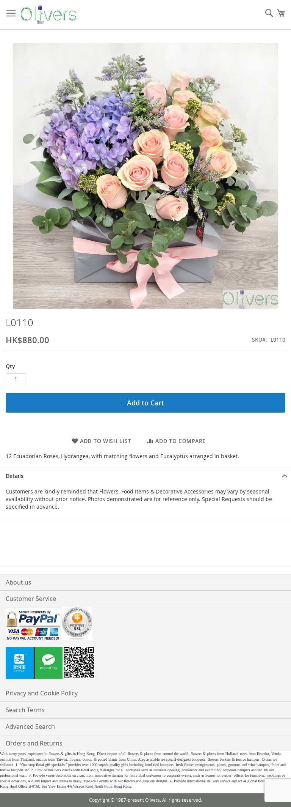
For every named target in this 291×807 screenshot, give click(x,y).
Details (14, 475)
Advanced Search (30, 726)
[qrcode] (145, 663)
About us (18, 582)
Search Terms (25, 710)
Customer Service (31, 598)
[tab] (145, 476)
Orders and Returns (34, 743)
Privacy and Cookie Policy (42, 693)
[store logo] (48, 14)
